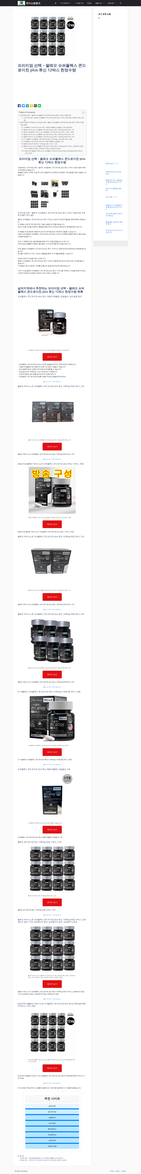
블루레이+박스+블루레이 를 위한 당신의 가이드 (114, 182)
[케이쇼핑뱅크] (21, 3)
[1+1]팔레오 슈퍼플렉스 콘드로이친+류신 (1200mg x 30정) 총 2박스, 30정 (48, 139)
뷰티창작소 (52, 1129)
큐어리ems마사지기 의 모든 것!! (114, 231)
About (118, 1171)
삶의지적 (52, 1106)
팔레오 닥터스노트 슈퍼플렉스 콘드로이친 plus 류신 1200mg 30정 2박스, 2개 (49, 134)
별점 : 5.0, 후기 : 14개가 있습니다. (52, 609)
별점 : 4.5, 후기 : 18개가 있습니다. (52, 459)
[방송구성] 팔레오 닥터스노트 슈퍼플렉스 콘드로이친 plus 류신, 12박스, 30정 (49, 132)
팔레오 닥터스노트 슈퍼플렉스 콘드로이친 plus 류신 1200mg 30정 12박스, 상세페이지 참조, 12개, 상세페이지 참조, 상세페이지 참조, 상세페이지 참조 (54, 147)
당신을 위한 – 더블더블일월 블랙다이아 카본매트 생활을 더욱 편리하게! (41, 1158)
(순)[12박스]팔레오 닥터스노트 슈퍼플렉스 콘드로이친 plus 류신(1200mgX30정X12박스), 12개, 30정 (54, 152)
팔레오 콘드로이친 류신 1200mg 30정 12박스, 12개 (40, 144)
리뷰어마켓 (52, 1146)
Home (112, 1171)
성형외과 (52, 1117)
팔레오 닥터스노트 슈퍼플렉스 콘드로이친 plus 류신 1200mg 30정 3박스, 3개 (49, 130)
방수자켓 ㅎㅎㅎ (112, 197)
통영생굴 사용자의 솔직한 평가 (114, 223)
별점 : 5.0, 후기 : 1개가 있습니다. (52, 764)
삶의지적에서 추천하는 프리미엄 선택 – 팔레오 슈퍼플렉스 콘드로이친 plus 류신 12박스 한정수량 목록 (52, 123)
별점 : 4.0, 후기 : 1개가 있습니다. (52, 915)
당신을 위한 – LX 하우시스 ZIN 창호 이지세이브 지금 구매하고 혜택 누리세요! (43, 1160)
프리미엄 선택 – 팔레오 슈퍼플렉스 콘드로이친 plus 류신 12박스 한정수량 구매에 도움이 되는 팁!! (54, 119)
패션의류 (111, 3)
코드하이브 (52, 1112)
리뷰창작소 (52, 1135)
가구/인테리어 (64, 3)
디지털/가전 (79, 3)
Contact (123, 1171)
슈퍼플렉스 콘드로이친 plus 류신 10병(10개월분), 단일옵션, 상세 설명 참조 (48, 127)
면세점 (89, 3)
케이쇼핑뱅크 (33, 3)
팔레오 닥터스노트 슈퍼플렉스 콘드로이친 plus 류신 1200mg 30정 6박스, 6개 (49, 137)
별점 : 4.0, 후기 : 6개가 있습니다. (52, 687)
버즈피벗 (52, 1123)
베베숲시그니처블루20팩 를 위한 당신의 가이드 (114, 207)
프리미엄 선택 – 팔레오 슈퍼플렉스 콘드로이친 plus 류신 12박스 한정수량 (45, 115)
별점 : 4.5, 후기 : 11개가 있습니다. (52, 381)
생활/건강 (98, 3)
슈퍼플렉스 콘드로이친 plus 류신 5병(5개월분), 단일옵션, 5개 (43, 141)
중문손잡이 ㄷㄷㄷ (112, 163)
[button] (120, 3)
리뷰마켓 (52, 1140)
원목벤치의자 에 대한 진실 (113, 173)
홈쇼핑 (22, 1156)
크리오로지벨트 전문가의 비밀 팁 (114, 214)
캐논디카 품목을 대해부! (113, 189)
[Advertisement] (52, 88)
